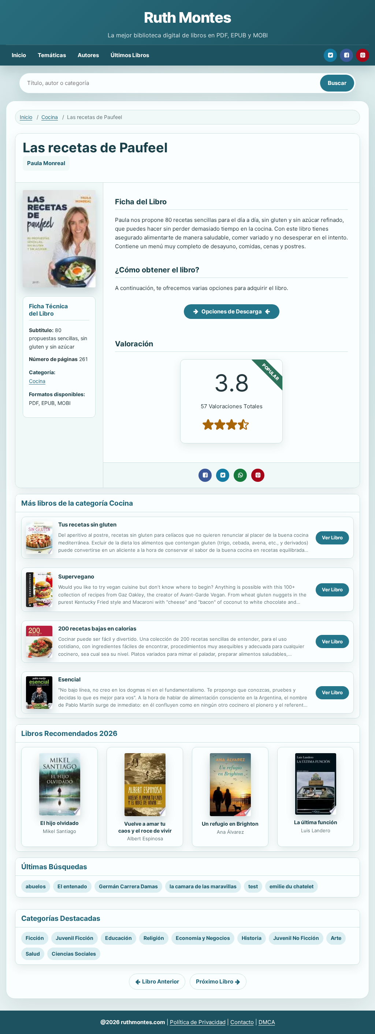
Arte (336, 938)
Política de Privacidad (198, 1022)
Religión (154, 938)
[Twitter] (330, 55)
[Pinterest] (362, 55)
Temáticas (52, 55)
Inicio (19, 55)
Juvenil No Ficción (296, 938)
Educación (118, 938)
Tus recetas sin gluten (87, 524)
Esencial (69, 679)
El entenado (72, 886)
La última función (315, 822)
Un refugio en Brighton (230, 824)
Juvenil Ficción (74, 938)
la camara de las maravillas (203, 886)
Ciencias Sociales (74, 954)
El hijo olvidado (59, 823)
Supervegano (76, 576)
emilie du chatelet (291, 886)
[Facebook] (346, 55)
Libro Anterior (160, 981)
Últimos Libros (130, 55)
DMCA (267, 1022)
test (253, 886)
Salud (33, 954)
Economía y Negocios (203, 938)
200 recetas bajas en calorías (97, 628)
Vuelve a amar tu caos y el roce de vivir (145, 827)
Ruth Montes (187, 17)
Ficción (35, 938)
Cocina (49, 117)
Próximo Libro (214, 981)
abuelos (36, 886)
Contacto (242, 1022)
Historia (251, 938)
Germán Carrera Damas (128, 886)
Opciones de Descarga (231, 311)
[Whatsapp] (240, 475)
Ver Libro (332, 537)
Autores (88, 55)
